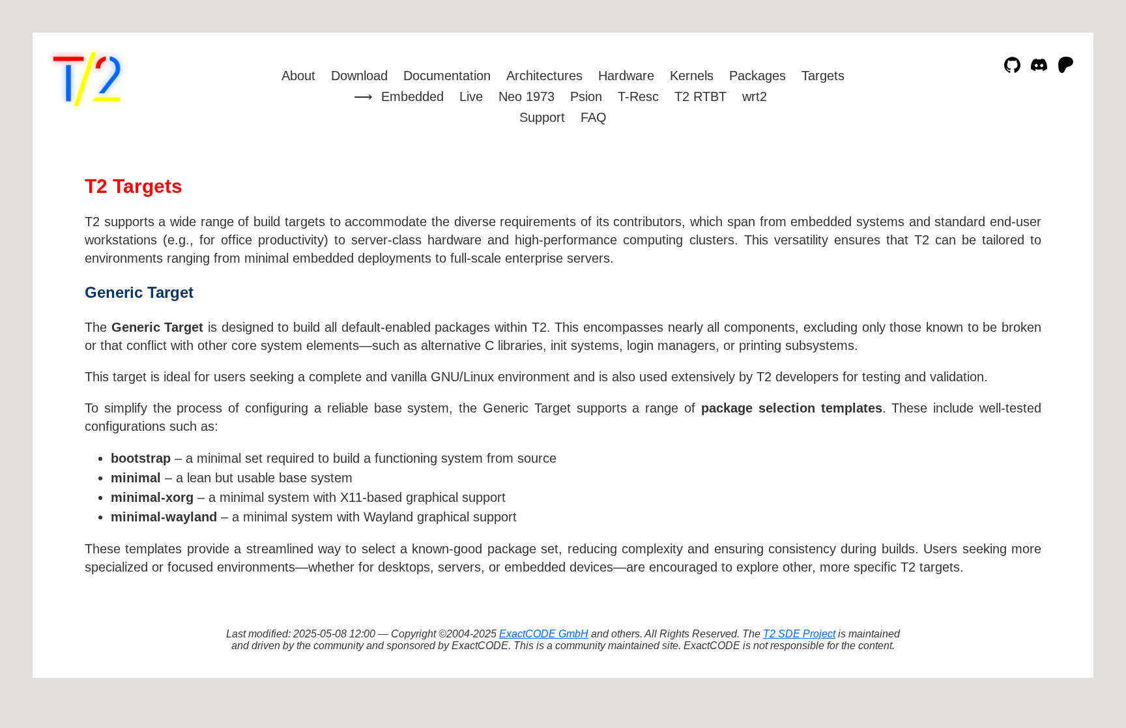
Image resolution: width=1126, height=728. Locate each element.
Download (359, 75)
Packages (757, 75)
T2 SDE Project (799, 633)
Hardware (626, 75)
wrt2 (754, 96)
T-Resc (638, 96)
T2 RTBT (700, 96)
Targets (822, 75)
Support (542, 117)
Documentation (447, 75)
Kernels (692, 75)
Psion (586, 96)
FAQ (594, 117)
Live (471, 96)
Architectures (544, 75)
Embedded (412, 96)
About (298, 75)
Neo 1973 (526, 96)
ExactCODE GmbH (543, 633)
